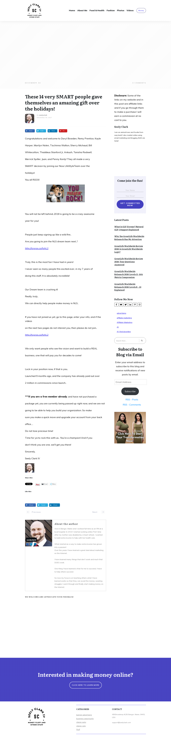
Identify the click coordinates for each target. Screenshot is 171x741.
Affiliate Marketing (124, 322)
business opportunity (85, 718)
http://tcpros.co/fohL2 (36, 248)
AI (118, 327)
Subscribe (130, 391)
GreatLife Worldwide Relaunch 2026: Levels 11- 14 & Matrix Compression (128, 274)
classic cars (81, 726)
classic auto (81, 722)
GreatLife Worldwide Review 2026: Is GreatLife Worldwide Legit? (128, 249)
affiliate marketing (124, 318)
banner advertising (84, 715)
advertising (121, 313)
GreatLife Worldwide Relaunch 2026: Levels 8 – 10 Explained (127, 287)
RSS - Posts (132, 399)
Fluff (78, 729)
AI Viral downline (124, 331)
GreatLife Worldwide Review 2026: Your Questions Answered (128, 261)
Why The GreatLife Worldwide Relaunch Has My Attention (129, 238)
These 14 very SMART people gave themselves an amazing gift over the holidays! (63, 102)
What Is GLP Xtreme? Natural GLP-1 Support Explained (129, 228)
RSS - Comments (132, 404)
